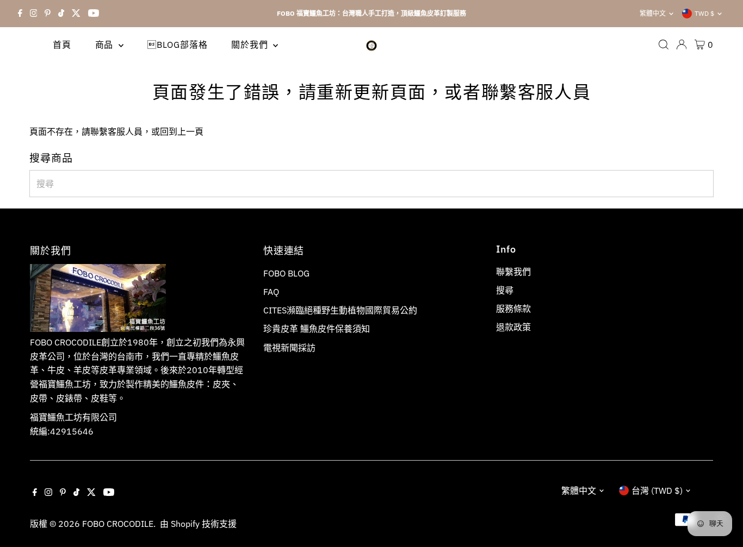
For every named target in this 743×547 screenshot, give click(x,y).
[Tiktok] (61, 14)
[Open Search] (663, 44)
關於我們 (250, 44)
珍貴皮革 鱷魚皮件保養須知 (316, 328)
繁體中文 (653, 13)
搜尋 (504, 290)
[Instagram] (33, 14)
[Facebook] (20, 14)
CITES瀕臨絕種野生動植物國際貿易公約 (340, 310)
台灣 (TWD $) (657, 490)
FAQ (271, 291)
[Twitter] (76, 14)
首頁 (62, 44)
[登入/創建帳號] (681, 44)
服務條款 (513, 308)
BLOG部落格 (177, 44)
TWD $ (704, 13)
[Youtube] (93, 14)
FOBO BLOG (286, 273)
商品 (105, 44)
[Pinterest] (47, 14)
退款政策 (513, 327)
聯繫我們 (513, 271)
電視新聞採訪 (289, 347)
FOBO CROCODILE (117, 523)
